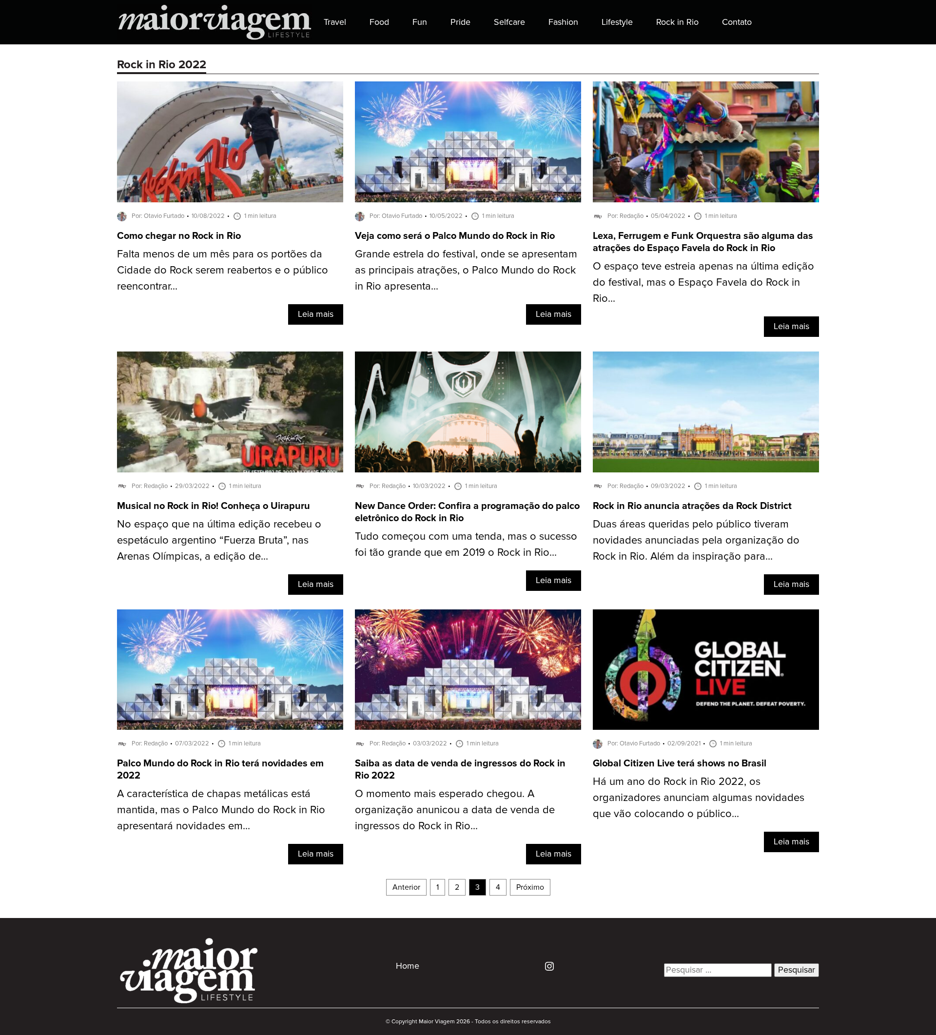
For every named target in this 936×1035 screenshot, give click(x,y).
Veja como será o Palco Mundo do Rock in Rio (455, 236)
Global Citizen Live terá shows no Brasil (679, 764)
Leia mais (315, 314)
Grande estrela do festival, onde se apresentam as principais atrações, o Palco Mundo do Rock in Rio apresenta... (466, 270)
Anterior (406, 887)
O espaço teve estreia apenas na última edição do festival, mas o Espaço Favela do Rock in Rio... (703, 282)
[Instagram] (545, 966)
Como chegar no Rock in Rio (179, 236)
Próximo (530, 887)
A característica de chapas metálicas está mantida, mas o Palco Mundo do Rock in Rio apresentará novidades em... (221, 810)
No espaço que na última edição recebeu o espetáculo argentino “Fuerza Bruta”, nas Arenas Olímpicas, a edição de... (219, 540)
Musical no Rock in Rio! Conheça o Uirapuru (213, 506)
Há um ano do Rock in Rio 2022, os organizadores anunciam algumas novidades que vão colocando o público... (698, 797)
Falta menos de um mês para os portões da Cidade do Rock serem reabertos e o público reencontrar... (222, 270)
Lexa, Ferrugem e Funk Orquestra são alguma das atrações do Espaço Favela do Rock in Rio (703, 242)
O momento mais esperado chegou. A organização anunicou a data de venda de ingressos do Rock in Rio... (455, 810)
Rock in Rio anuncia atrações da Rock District (692, 506)
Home (407, 966)
